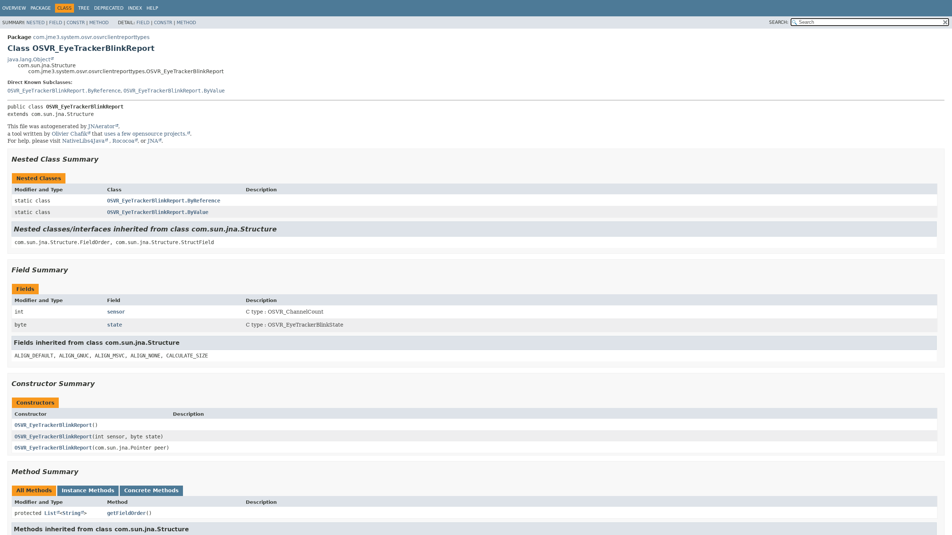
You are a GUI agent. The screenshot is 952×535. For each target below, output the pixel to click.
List (50, 513)
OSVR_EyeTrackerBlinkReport (53, 425)
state (114, 325)
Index (135, 8)
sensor (116, 312)
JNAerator (101, 126)
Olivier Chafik (69, 134)
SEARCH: (778, 22)
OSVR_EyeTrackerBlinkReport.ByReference (63, 91)
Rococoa (123, 141)
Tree (84, 8)
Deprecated (108, 8)
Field (55, 22)
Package (40, 8)
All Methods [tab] (34, 490)
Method (99, 22)
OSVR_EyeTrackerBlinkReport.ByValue (174, 91)
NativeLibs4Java (83, 141)
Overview (14, 8)
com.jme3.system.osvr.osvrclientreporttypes (91, 37)
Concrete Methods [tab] (151, 490)
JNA (153, 141)
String (71, 513)
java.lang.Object (28, 59)
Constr (76, 22)
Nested (35, 22)
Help (152, 8)
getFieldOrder (126, 513)
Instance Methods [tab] (88, 490)
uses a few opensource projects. (145, 134)
